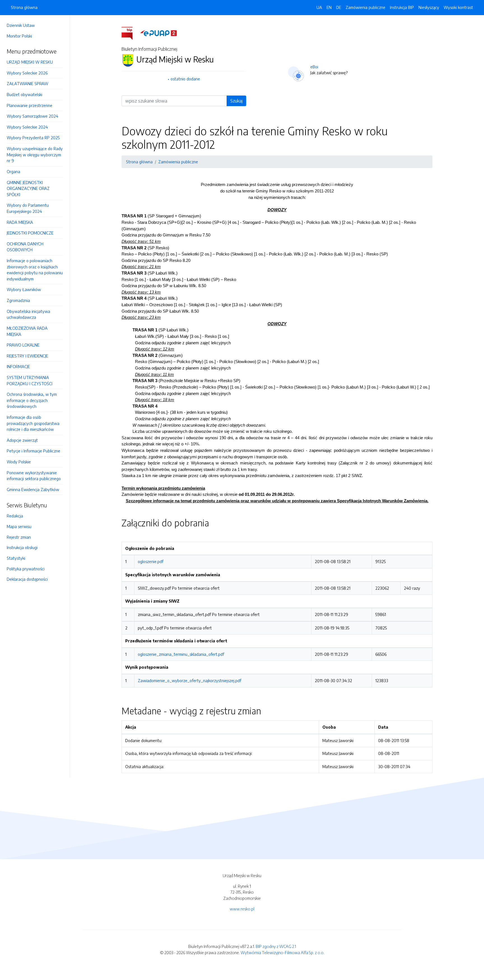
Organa (13, 171)
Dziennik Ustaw (21, 25)
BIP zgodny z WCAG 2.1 (276, 946)
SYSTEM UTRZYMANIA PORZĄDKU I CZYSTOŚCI (29, 380)
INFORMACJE (18, 366)
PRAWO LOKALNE (23, 344)
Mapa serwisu (19, 526)
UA (319, 7)
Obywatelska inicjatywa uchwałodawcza (28, 314)
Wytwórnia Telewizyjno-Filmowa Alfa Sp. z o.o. (282, 952)
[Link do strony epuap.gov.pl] (158, 32)
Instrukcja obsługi (22, 547)
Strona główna (24, 7)
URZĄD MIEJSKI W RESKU (30, 61)
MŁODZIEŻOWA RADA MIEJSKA (27, 331)
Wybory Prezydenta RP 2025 (33, 137)
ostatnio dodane (185, 78)
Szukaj (236, 101)
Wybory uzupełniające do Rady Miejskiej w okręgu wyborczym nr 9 (35, 154)
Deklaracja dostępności (27, 579)
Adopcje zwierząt (22, 440)
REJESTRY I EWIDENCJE (27, 355)
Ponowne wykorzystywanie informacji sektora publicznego (34, 475)
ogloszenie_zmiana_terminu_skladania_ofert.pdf (181, 654)
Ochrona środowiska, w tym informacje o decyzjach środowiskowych (32, 400)
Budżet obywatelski (24, 94)
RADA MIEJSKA (20, 222)
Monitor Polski (19, 35)
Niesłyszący (428, 7)
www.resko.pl (242, 908)
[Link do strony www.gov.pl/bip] (130, 32)
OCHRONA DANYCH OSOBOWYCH (25, 246)
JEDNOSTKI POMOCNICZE (30, 232)
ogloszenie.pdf (150, 561)
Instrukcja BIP (402, 7)
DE (338, 7)
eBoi (314, 66)
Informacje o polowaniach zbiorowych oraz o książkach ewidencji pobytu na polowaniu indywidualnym (35, 269)
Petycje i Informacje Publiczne (33, 450)
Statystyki (16, 558)
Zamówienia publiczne (365, 7)
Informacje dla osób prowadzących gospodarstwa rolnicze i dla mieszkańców (33, 423)
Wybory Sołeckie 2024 (27, 126)
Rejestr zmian (19, 537)
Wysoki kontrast (458, 7)
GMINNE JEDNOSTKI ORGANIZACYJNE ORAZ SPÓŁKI (28, 188)
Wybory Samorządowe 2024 (32, 115)
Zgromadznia (18, 300)
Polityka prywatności (26, 568)
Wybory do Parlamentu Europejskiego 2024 (28, 208)
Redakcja (15, 515)
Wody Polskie (19, 461)
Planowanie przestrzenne (29, 105)
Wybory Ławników (24, 289)
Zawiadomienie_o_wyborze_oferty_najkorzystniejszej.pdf (189, 680)
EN (329, 7)
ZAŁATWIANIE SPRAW (27, 83)
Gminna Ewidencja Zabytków (33, 489)
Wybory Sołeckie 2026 (27, 72)
